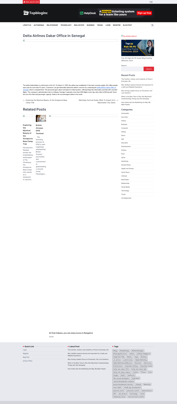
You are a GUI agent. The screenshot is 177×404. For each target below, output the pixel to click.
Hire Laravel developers (121, 378)
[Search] (152, 25)
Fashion (123, 150)
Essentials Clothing (131, 366)
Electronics (147, 363)
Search (124, 65)
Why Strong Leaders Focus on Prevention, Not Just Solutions (88, 359)
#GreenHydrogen (137, 350)
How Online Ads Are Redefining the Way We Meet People (87, 369)
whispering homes (119, 397)
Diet (122, 139)
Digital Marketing (141, 360)
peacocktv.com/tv (133, 390)
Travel (100, 25)
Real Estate (79, 25)
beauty (123, 121)
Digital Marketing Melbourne (122, 363)
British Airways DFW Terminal (40, 129)
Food (123, 154)
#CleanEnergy (124, 350)
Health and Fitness (127, 168)
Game (123, 157)
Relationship (52, 25)
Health (123, 375)
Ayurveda (124, 117)
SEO (114, 393)
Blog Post (127, 25)
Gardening (124, 161)
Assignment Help (118, 357)
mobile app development (132, 387)
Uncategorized (126, 198)
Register (116, 25)
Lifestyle (27, 25)
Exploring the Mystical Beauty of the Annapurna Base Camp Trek (28, 134)
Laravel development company (123, 381)
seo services (123, 393)
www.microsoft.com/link (136, 397)
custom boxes (128, 360)
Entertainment (126, 146)
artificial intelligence (143, 353)
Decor (123, 135)
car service (117, 360)
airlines (132, 353)
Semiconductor (147, 390)
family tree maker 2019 (121, 369)
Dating (123, 132)
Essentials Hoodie (146, 366)
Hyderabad (135, 378)
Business (90, 25)
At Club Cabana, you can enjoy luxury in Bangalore (71, 333)
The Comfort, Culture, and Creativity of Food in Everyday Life (88, 350)
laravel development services (123, 384)
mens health (117, 387)
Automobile (39, 25)
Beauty (129, 357)
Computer (124, 128)
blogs (136, 357)
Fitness (143, 372)
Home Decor (125, 172)
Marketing (147, 384)
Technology (66, 25)
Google (115, 375)
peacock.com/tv (118, 390)
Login (108, 25)
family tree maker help (138, 369)
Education (124, 143)
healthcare (131, 375)
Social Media (125, 187)
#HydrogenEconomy (120, 353)
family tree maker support (121, 372)
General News (126, 165)
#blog (115, 350)
